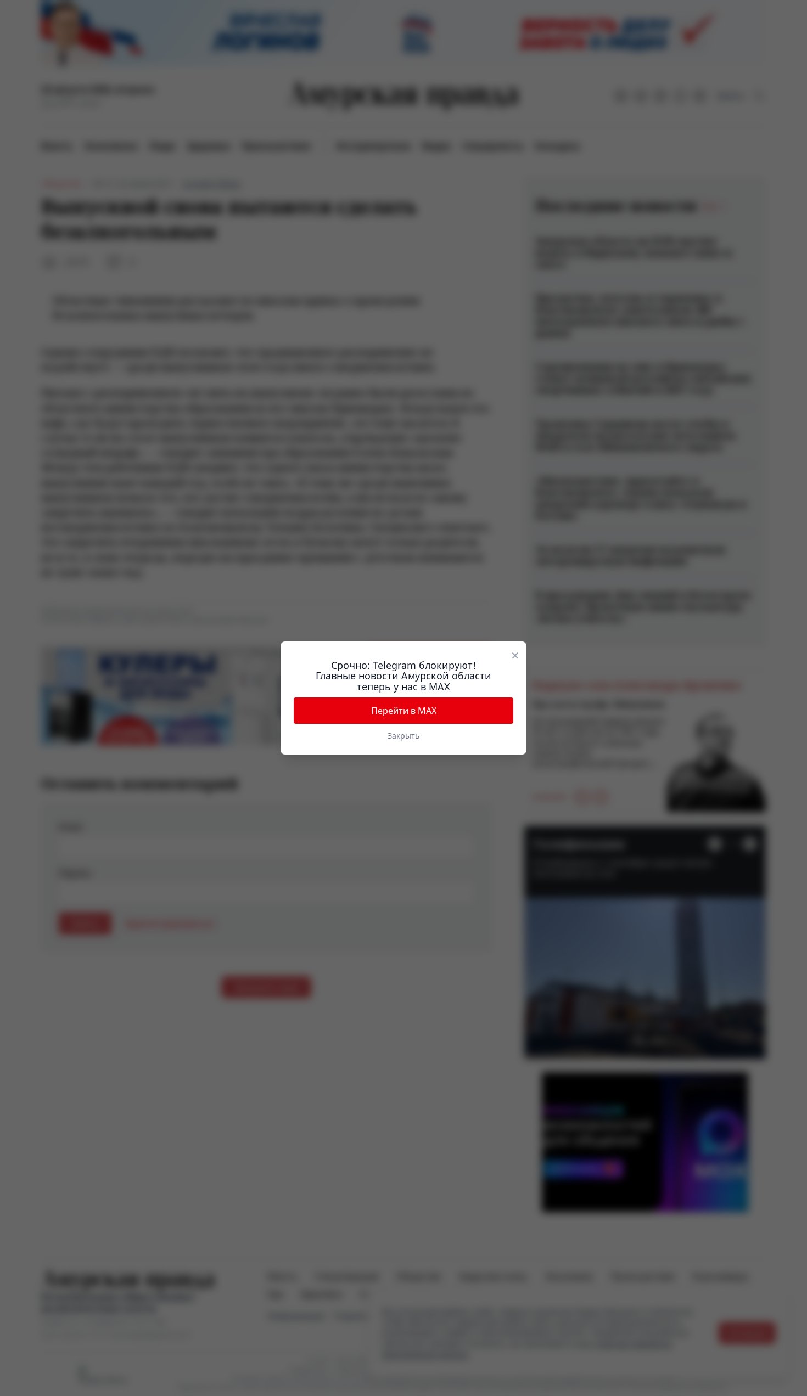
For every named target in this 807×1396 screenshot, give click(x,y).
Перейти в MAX (403, 711)
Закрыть (403, 735)
